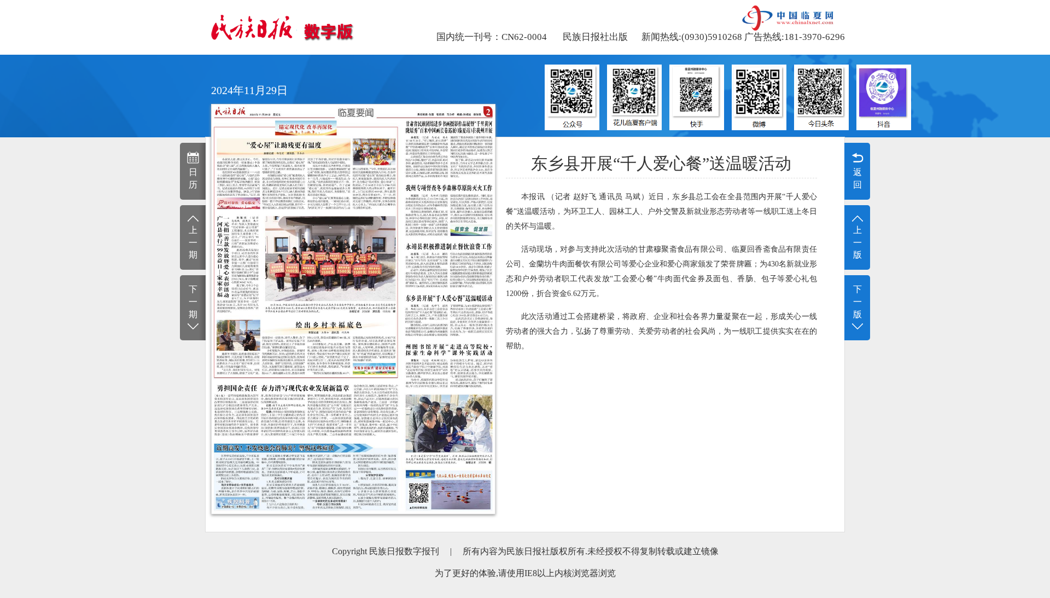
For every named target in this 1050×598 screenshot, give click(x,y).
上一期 (193, 242)
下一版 (857, 302)
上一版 (857, 242)
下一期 (193, 302)
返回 (857, 178)
